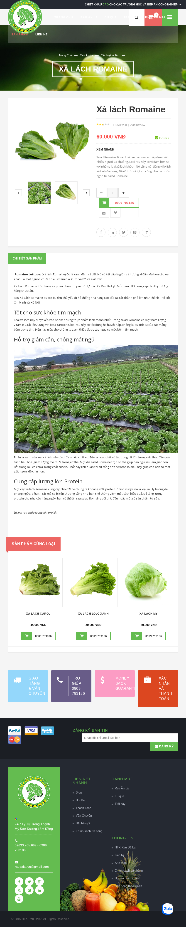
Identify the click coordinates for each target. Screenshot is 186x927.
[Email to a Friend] (104, 213)
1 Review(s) (120, 125)
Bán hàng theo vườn (128, 886)
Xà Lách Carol (38, 613)
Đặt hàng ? (83, 823)
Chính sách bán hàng (129, 870)
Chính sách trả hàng (89, 831)
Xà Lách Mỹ (149, 613)
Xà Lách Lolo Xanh (93, 613)
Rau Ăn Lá (89, 55)
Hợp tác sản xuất (126, 878)
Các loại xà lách (113, 55)
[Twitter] (29, 881)
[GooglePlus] (39, 881)
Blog (79, 792)
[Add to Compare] (49, 581)
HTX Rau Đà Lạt (125, 847)
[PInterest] (29, 890)
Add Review (137, 125)
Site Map (121, 863)
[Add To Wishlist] (115, 213)
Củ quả (119, 796)
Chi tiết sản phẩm (27, 258)
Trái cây (120, 804)
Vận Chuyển (84, 815)
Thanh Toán (83, 808)
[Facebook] (19, 881)
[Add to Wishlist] (38, 581)
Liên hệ (119, 855)
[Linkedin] (39, 890)
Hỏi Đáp (81, 800)
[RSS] (19, 890)
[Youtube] (19, 899)
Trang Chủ (65, 55)
